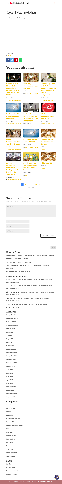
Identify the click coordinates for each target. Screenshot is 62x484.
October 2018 (11, 397)
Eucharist (9, 415)
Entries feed (10, 467)
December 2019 (11, 352)
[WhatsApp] (20, 60)
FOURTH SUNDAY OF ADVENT (17, 259)
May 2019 (9, 376)
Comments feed (12, 471)
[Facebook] (8, 60)
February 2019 (11, 387)
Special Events (16, 100)
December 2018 (11, 393)
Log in (8, 464)
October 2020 (11, 322)
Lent (7, 429)
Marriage (9, 432)
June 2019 (9, 373)
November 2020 (12, 318)
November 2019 (11, 356)
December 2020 (11, 315)
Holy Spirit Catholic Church (15, 18)
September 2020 (12, 325)
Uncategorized (11, 453)
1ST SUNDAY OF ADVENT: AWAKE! (18, 272)
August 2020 (10, 328)
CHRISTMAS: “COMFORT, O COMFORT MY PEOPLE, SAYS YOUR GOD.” (30, 255)
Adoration (9, 405)
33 (36, 185)
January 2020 (11, 349)
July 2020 (9, 332)
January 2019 (10, 390)
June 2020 (9, 335)
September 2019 (11, 363)
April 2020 (9, 342)
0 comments (34, 18)
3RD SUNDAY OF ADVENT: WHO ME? (19, 262)
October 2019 (11, 359)
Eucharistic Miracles (13, 418)
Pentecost (9, 442)
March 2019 (10, 383)
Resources (10, 446)
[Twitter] (12, 60)
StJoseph (9, 449)
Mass (9, 55)
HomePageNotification (14, 425)
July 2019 (9, 369)
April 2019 (9, 380)
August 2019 (10, 366)
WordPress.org (11, 474)
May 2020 (9, 339)
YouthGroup (10, 456)
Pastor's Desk (11, 439)
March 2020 (10, 346)
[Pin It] (16, 60)
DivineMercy (10, 408)
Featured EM (10, 422)
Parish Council (11, 435)
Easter (8, 412)
